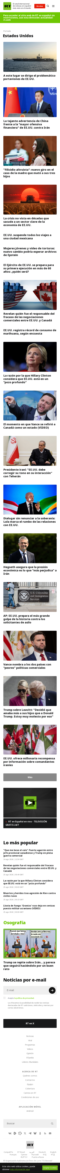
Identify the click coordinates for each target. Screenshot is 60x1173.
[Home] (7, 6)
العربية (31, 1152)
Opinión (30, 1053)
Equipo (30, 1084)
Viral (30, 1040)
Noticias (30, 1036)
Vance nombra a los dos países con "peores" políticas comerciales (27, 666)
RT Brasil (21, 1152)
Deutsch (42, 1152)
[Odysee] (20, 1133)
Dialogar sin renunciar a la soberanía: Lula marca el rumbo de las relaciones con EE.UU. (29, 521)
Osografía (14, 922)
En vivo (40, 6)
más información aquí (20, 1169)
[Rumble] (15, 1133)
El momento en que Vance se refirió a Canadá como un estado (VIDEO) (29, 426)
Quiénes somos (30, 1075)
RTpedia (30, 1057)
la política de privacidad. (24, 998)
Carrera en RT (30, 1092)
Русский (35, 1154)
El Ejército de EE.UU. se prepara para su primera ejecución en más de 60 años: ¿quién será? (28, 268)
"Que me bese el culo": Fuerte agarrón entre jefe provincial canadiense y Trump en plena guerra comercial (28, 852)
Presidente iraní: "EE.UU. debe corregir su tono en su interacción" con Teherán (27, 473)
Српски (24, 1154)
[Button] (48, 6)
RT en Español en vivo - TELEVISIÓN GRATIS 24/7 (26, 823)
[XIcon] (25, 1133)
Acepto (21, 998)
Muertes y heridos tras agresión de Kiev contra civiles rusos (29, 894)
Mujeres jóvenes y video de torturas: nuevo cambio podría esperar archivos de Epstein (30, 251)
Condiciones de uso (30, 1097)
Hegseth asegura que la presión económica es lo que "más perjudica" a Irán (30, 570)
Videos (30, 1049)
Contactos (30, 1080)
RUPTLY (24, 1157)
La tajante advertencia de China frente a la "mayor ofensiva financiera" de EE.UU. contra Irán (26, 124)
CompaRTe (8, 1152)
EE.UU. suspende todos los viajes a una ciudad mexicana (27, 236)
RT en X (30, 1023)
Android (30, 1110)
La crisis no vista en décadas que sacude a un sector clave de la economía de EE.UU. (26, 221)
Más (30, 777)
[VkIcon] (10, 1133)
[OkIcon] (40, 1133)
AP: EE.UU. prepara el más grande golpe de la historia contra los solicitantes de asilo (26, 619)
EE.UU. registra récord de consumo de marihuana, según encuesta (29, 332)
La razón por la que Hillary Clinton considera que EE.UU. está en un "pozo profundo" (27, 379)
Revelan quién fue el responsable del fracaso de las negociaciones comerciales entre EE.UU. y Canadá (29, 316)
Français (13, 1154)
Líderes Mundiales (30, 1061)
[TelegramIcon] (30, 1133)
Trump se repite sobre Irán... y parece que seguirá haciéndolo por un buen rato (29, 965)
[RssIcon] (45, 1133)
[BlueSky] (35, 1133)
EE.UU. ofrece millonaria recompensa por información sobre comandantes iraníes (29, 761)
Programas (30, 1044)
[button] (30, 803)
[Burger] (53, 6)
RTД (53, 1154)
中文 (45, 1154)
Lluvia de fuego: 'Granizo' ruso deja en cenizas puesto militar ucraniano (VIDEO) (29, 907)
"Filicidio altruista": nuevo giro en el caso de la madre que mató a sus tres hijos (29, 173)
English (53, 1152)
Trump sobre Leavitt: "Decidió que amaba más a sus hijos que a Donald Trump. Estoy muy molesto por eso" (28, 713)
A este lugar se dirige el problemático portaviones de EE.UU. (29, 77)
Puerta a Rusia (38, 1157)
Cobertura (30, 1088)
